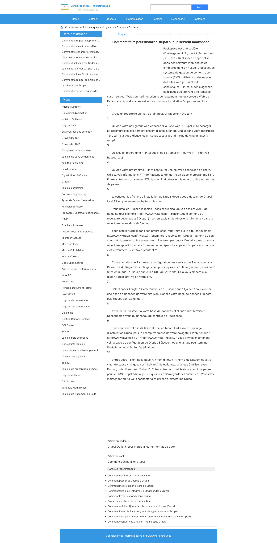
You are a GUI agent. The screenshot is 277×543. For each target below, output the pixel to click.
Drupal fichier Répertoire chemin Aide (129, 501)
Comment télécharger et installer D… (81, 51)
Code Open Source (72, 262)
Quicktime (67, 312)
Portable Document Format (77, 287)
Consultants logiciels (73, 343)
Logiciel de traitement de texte (79, 393)
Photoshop (68, 281)
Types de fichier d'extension (78, 200)
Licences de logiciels (73, 356)
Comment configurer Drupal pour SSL (129, 475)
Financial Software (72, 206)
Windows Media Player (75, 387)
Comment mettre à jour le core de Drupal (131, 485)
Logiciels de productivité (76, 306)
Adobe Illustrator (71, 106)
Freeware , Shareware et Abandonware (81, 212)
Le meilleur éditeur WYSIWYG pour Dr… (81, 68)
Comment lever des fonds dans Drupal (130, 496)
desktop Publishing (73, 162)
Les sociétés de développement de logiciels (81, 350)
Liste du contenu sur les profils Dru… (81, 57)
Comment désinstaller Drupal (127, 461)
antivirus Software (72, 119)
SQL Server (68, 325)
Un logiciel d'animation (74, 112)
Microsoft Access (71, 237)
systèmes (199, 19)
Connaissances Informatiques (82, 27)
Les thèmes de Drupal (74, 85)
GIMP (65, 219)
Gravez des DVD (71, 144)
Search (199, 7)
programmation (134, 19)
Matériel (93, 19)
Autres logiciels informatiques (79, 269)
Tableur (66, 362)
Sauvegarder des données (77, 131)
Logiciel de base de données (78, 156)
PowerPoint (68, 294)
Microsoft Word (70, 256)
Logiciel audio (69, 125)
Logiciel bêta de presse (75, 337)
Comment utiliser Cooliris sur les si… (81, 74)
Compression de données (76, 150)
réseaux (111, 19)
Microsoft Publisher (73, 250)
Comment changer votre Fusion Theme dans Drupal (137, 521)
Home (75, 19)
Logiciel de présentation (75, 300)
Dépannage (178, 19)
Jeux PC (66, 275)
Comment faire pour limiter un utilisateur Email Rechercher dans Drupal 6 (149, 516)
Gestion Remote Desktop (76, 318)
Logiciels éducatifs (72, 187)
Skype (65, 331)
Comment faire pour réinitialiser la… (81, 79)
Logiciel (157, 19)
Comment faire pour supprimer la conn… (81, 40)
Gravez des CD (70, 137)
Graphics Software (72, 225)
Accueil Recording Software (77, 231)
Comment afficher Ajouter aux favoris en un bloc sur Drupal (142, 506)
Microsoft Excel (70, 244)
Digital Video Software (74, 175)
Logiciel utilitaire (71, 375)
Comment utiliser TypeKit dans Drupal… (81, 63)
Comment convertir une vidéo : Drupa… (81, 46)
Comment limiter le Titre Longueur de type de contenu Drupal (143, 511)
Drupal (120, 27)
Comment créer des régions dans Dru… (81, 91)
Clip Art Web (69, 381)
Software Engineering (74, 194)
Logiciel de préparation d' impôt (79, 368)
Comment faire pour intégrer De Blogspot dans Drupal (139, 490)
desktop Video (70, 169)
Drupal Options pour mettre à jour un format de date (142, 446)
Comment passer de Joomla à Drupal (129, 480)
